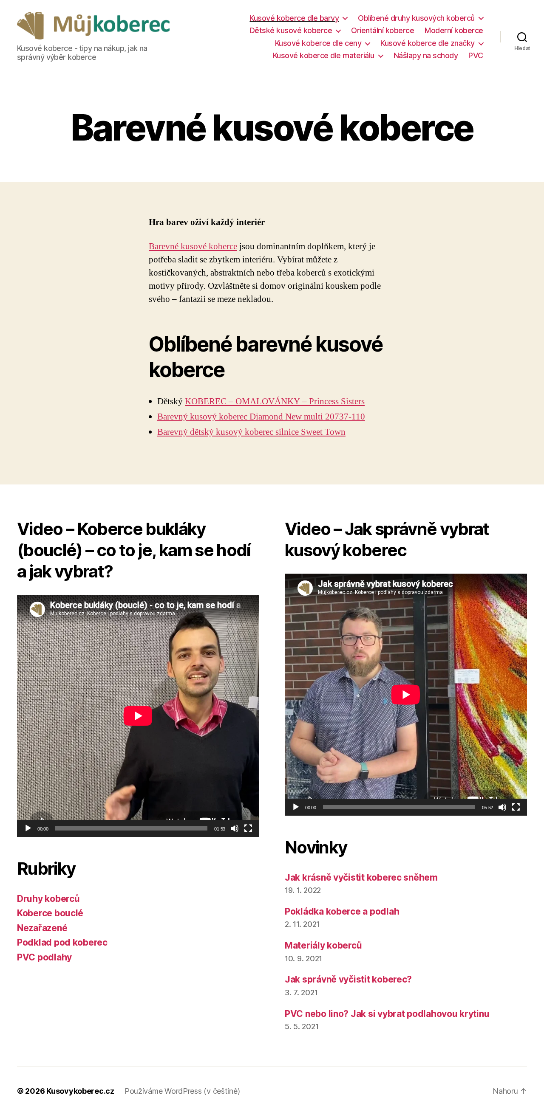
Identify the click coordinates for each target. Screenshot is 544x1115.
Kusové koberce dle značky (427, 43)
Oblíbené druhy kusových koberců (416, 18)
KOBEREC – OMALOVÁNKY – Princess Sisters (275, 401)
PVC (475, 55)
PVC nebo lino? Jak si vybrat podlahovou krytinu (387, 1013)
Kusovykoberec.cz (80, 1091)
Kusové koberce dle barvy (294, 18)
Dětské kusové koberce (290, 30)
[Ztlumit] (234, 828)
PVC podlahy (44, 957)
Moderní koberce (454, 30)
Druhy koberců (48, 898)
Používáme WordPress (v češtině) (182, 1091)
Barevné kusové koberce (193, 246)
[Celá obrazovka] (248, 828)
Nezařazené (42, 928)
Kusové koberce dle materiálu (323, 55)
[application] (138, 716)
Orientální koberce (382, 30)
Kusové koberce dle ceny (318, 43)
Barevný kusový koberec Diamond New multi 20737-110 (261, 416)
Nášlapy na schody (426, 55)
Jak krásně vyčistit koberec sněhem (361, 877)
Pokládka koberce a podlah (342, 911)
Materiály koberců (323, 945)
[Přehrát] (28, 828)
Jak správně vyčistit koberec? (348, 979)
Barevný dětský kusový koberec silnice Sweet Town (251, 432)
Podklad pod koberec (62, 942)
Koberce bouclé (50, 913)
